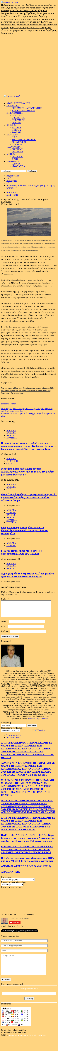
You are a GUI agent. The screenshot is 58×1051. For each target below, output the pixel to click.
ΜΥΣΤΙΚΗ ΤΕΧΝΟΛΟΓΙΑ (24, 139)
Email (4, 626)
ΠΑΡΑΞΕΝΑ (12, 135)
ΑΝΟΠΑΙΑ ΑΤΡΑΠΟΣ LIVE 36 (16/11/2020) (26, 866)
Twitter (12, 404)
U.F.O (14, 137)
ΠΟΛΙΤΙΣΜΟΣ (13, 161)
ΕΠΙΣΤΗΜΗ (17, 149)
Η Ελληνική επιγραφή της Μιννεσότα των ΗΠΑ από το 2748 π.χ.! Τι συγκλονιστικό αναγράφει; (27, 859)
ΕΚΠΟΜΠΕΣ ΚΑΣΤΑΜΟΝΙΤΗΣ (27, 108)
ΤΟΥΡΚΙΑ (16, 132)
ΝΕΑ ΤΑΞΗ (17, 144)
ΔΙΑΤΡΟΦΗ (11, 154)
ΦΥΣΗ (15, 159)
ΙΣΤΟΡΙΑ (16, 164)
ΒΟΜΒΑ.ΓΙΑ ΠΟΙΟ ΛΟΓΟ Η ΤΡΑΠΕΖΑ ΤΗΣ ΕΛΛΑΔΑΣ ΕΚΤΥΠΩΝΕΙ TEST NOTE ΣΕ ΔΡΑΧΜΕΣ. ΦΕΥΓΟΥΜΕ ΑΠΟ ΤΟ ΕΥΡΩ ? (27, 849)
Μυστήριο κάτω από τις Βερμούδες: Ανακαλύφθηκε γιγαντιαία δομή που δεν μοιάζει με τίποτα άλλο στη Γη (27, 471)
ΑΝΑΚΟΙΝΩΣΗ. (10, 871)
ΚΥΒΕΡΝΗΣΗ (18, 120)
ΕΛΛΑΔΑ (16, 127)
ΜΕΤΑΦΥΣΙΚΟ (19, 142)
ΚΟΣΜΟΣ (11, 125)
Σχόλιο (5, 599)
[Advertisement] (29, 65)
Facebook (5, 404)
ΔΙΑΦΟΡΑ (16, 122)
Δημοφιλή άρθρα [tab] (13, 737)
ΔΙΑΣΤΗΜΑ (17, 152)
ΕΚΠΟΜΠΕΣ (12, 106)
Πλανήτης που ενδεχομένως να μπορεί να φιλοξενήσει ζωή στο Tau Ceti (26, 409)
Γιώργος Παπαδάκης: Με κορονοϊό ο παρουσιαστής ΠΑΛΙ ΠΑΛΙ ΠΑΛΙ (21, 552)
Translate (41, 730)
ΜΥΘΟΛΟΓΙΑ (18, 166)
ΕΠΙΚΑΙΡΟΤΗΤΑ (14, 113)
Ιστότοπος (5, 631)
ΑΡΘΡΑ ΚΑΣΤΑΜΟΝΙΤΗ (18, 103)
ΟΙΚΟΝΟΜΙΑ (18, 118)
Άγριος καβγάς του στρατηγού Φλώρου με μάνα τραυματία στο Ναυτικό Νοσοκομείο (27, 575)
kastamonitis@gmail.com (38, 718)
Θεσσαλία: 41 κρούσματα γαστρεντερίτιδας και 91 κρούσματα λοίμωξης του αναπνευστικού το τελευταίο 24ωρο (29, 497)
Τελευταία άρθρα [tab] (13, 735)
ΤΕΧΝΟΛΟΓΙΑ (13, 147)
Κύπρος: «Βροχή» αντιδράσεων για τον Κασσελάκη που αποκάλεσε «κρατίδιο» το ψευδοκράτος (24, 530)
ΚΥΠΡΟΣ (16, 130)
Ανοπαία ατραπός (37, 1035)
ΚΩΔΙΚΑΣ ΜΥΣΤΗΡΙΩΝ (23, 110)
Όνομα (5, 621)
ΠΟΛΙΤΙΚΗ (17, 115)
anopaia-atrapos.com (18, 1035)
